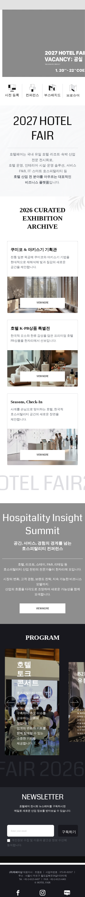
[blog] (67, 889)
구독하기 (69, 832)
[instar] (42, 889)
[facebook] (18, 889)
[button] (10, 702)
